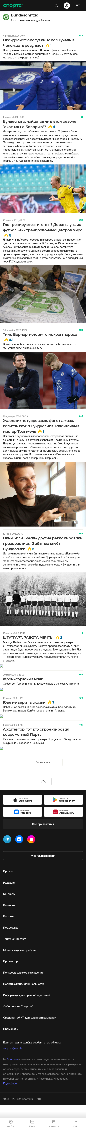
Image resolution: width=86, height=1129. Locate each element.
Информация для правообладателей (26, 995)
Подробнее (10, 1083)
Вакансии (9, 905)
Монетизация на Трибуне (19, 950)
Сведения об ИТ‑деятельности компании (29, 1017)
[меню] (78, 6)
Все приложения (43, 824)
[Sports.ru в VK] (20, 840)
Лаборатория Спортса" (18, 1006)
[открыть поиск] (56, 5)
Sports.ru (12, 1059)
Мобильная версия (43, 855)
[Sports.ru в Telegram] (8, 840)
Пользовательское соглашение (23, 972)
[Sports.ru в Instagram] (32, 840)
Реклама (8, 916)
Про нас (8, 871)
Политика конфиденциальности (23, 984)
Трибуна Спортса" (14, 939)
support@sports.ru (14, 1048)
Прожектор (10, 961)
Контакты (9, 894)
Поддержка (10, 927)
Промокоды (11, 1029)
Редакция (9, 882)
